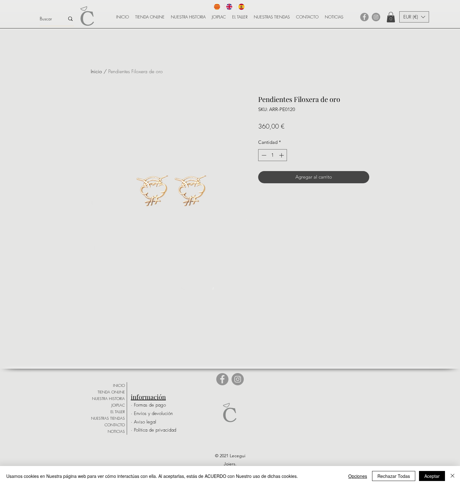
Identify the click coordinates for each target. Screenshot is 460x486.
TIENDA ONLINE (111, 392)
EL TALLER (117, 411)
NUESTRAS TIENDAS (108, 418)
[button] (390, 17)
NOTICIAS (116, 431)
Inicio (96, 71)
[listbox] (414, 17)
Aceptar (432, 476)
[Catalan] (218, 6)
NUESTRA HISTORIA (108, 398)
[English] (230, 6)
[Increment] (282, 155)
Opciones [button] (357, 476)
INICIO (119, 385)
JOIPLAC (118, 405)
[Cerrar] (452, 476)
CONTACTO (115, 425)
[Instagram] (376, 17)
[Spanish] (242, 6)
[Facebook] (364, 17)
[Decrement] (263, 155)
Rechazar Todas (393, 476)
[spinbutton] (273, 155)
